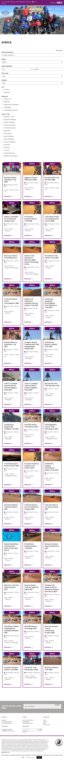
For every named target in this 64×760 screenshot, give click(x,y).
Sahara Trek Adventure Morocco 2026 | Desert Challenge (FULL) (31, 260)
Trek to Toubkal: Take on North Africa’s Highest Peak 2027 (31, 386)
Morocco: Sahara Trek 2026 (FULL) (11, 257)
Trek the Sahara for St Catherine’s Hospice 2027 (31, 507)
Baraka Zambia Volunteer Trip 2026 (10, 180)
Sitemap (24, 731)
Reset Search (59, 50)
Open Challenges (9, 139)
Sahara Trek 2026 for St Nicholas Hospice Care (11, 219)
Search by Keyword (7, 52)
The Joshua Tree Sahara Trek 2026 (51, 257)
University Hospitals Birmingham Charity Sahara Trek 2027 (51, 303)
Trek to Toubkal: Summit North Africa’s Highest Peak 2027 (10, 386)
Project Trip (7, 99)
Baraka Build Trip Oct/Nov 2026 (52, 179)
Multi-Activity (8, 133)
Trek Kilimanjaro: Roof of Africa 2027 (11, 465)
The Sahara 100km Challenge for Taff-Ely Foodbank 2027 (11, 629)
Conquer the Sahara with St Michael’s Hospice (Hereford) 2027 (52, 588)
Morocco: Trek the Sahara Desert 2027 (11, 587)
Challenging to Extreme (11, 110)
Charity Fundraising (9, 125)
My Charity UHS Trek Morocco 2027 (52, 384)
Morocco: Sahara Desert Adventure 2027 (52, 546)
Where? (4, 59)
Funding (4, 80)
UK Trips (6, 150)
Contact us (58, 17)
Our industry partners (7, 721)
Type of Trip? (6, 114)
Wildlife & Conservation (11, 156)
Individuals (7, 92)
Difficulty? (5, 96)
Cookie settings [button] (30, 757)
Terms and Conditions (28, 720)
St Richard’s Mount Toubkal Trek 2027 (51, 344)
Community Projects (10, 128)
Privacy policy (25, 721)
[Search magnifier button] (40, 730)
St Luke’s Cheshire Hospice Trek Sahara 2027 (31, 466)
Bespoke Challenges (10, 119)
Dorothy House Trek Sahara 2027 (31, 426)
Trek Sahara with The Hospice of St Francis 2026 (52, 219)
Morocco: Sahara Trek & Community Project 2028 (51, 629)
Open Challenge (8, 136)
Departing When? (7, 66)
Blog (44, 723)
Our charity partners (7, 723)
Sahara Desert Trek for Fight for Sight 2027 (31, 587)
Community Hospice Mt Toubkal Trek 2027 (11, 427)
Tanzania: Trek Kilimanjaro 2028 (31, 668)
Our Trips (58, 9)
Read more (7, 196)
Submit (57, 705)
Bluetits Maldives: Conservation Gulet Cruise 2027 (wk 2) (11, 547)
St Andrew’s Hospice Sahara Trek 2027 (30, 546)
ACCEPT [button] (39, 757)
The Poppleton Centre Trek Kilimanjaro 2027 (51, 427)
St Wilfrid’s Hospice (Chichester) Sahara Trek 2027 (51, 467)
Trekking (6, 147)
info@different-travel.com (25, 2)
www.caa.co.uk (5, 752)
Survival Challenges (9, 142)
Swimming (7, 145)
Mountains (7, 131)
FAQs (44, 720)
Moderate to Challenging (11, 104)
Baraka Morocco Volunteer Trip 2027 (10, 344)
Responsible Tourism (27, 723)
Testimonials (46, 724)
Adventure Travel (21, 9)
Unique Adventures (9, 153)
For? (3, 87)
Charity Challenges (36, 9)
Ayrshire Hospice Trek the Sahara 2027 (11, 507)
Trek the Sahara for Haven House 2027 (51, 507)
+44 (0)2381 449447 (7, 729)
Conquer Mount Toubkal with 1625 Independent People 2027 (31, 345)
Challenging (7, 107)
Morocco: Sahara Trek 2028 (51, 668)
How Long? (5, 73)
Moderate (7, 102)
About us (4, 720)
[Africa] (11, 168)
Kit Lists (45, 721)
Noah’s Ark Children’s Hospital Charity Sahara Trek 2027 (31, 302)
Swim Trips (49, 9)
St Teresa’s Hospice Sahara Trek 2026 (30, 219)
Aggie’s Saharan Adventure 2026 (30, 179)
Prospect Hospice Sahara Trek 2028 (11, 668)
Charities (6, 89)
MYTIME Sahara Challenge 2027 (30, 627)
